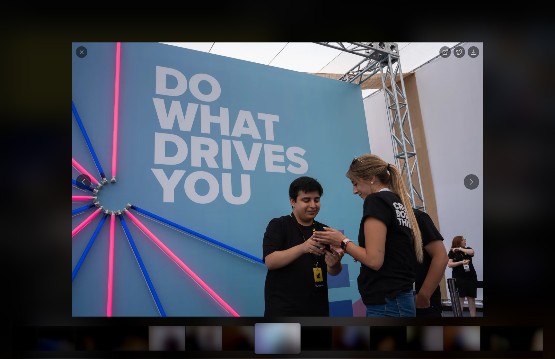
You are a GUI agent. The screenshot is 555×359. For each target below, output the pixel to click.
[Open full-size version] (445, 52)
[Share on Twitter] (459, 52)
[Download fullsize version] (473, 52)
